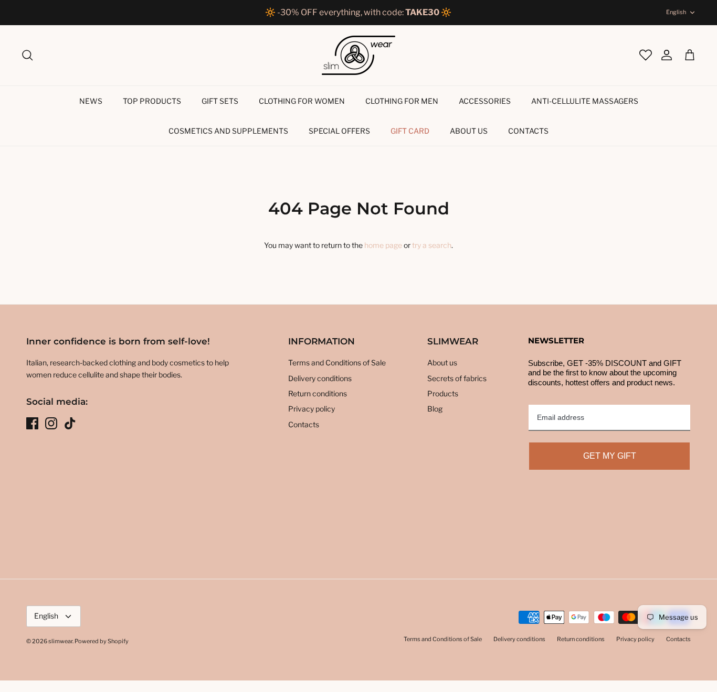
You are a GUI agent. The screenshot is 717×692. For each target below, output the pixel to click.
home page (383, 245)
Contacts (528, 130)
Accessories (485, 100)
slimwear (60, 641)
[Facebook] (32, 423)
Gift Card (410, 130)
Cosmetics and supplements (228, 130)
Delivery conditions (320, 378)
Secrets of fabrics (457, 378)
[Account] (661, 55)
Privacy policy (311, 408)
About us (469, 130)
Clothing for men (401, 100)
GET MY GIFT (609, 455)
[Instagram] (51, 423)
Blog (434, 408)
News (90, 100)
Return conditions (317, 393)
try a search (431, 245)
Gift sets (220, 100)
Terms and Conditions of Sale (337, 362)
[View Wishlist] (644, 55)
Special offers (339, 130)
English (676, 12)
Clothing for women (302, 100)
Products (442, 393)
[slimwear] (358, 55)
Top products (152, 100)
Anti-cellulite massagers (584, 100)
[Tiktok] (70, 423)
